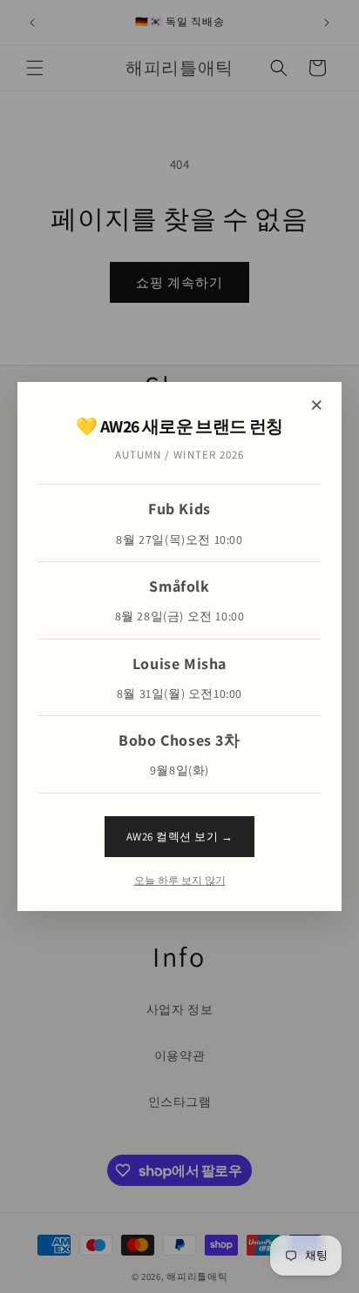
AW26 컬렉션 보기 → (180, 836)
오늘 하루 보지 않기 (180, 880)
